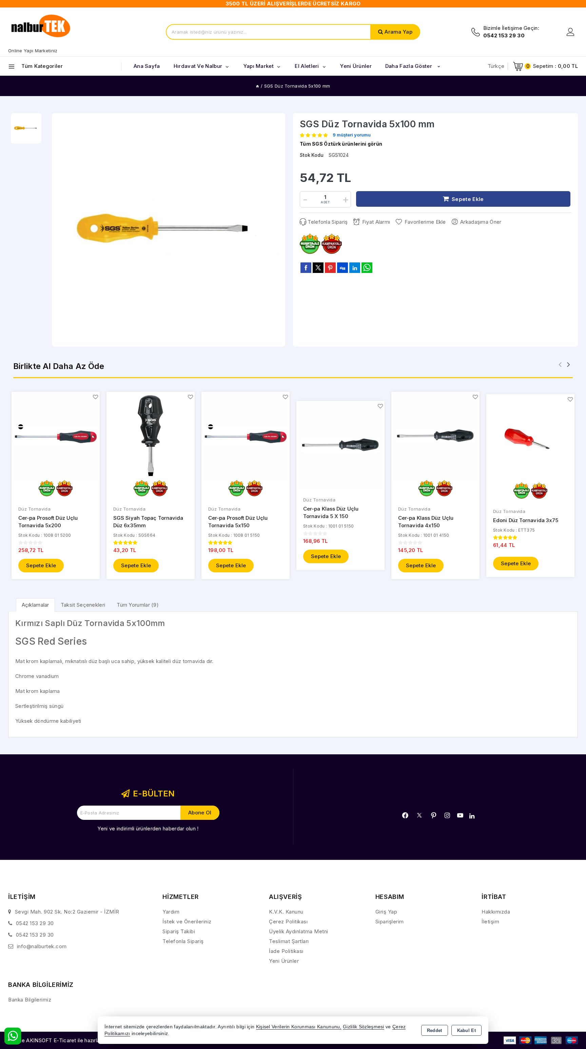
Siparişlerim (389, 921)
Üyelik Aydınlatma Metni (298, 931)
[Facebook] (405, 815)
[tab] (35, 604)
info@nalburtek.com (42, 946)
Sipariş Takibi (178, 931)
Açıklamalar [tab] (35, 605)
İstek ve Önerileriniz (187, 921)
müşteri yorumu (352, 135)
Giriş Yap (386, 911)
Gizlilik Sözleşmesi (363, 1026)
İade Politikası (286, 951)
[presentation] (560, 364)
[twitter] (318, 267)
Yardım (170, 911)
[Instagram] (447, 815)
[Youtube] (460, 815)
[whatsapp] (367, 267)
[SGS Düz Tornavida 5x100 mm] (168, 230)
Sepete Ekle (41, 565)
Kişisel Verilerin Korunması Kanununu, (298, 1026)
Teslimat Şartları (289, 941)
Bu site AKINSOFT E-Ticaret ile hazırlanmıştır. (62, 1040)
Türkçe (496, 66)
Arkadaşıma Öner (481, 222)
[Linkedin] (471, 816)
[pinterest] (330, 267)
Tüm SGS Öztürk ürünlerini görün (341, 144)
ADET (325, 202)
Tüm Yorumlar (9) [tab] (138, 605)
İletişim (490, 921)
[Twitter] (419, 815)
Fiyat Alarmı (376, 222)
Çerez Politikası (288, 921)
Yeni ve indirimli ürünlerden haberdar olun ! (147, 828)
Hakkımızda (496, 911)
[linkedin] (354, 267)
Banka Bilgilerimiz (29, 999)
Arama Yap (398, 32)
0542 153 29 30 (35, 923)
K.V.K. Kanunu (286, 911)
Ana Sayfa (147, 66)
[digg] (342, 267)
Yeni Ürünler (284, 961)
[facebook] (305, 267)
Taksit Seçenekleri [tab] (83, 605)
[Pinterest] (433, 815)
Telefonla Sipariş (328, 222)
